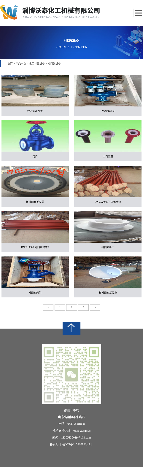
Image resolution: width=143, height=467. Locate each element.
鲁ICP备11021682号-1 (76, 444)
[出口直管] (108, 136)
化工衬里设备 (37, 63)
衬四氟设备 (54, 63)
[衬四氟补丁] (108, 227)
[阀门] (35, 136)
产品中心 (21, 63)
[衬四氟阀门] (35, 272)
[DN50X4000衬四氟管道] (108, 181)
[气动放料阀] (108, 90)
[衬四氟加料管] (35, 90)
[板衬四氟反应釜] (108, 272)
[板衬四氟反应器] (35, 181)
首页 (10, 63)
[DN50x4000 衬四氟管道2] (35, 227)
